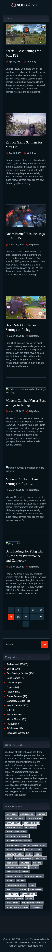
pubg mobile (35, 889)
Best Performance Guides (18, 841)
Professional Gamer (16, 885)
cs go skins (40, 858)
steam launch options (32, 903)
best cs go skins (31, 823)
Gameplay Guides (16, 701)
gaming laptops (14, 876)
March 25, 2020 (16, 490)
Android (41, 814)
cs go (38, 854)
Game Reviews (14, 696)
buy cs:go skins (33, 849)
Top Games (36, 907)
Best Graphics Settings (17, 836)
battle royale (13, 823)
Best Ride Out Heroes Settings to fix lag (21, 327)
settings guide (28, 894)
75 (42, 617)
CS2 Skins (12, 682)
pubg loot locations (16, 889)
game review (12, 872)
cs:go (29, 854)
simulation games (15, 898)
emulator (25, 863)
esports (37, 863)
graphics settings (33, 876)
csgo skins (12, 863)
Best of (10, 668)
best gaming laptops (16, 832)
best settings (13, 845)
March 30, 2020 (16, 244)
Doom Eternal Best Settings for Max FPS (25, 236)
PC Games (12, 728)
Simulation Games (16, 733)
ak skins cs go (27, 814)
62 (34, 610)
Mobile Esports (14, 714)
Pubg (31, 885)
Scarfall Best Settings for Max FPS (23, 53)
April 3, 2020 (15, 61)
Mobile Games (14, 719)
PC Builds (12, 723)
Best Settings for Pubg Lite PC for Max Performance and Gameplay (24, 555)
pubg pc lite (12, 894)
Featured (11, 691)
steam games (12, 903)
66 (27, 617)
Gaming (25, 872)
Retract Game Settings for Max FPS (24, 144)
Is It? (9, 710)
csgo (9, 858)
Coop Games (13, 678)
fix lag (34, 867)
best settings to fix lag (34, 845)
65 (19, 617)
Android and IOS (15, 664)
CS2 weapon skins (14, 854)
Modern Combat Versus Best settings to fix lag (26, 403)
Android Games (34, 818)
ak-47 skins (11, 814)
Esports (11, 687)
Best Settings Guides (17, 673)
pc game (21, 881)
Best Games (30, 827)
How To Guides (14, 705)
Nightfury (31, 61)
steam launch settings (17, 907)
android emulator (15, 818)
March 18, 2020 (16, 567)
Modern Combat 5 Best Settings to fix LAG (22, 481)
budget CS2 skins (14, 849)
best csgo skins (14, 827)
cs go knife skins (23, 858)
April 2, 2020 (15, 153)
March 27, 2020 (16, 336)
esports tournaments (17, 867)
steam (29, 898)
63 (42, 610)
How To (10, 881)
